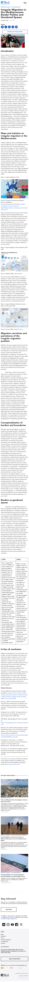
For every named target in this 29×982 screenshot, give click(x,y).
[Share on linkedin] (12, 27)
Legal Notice (22, 973)
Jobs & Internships (14, 958)
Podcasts (3, 936)
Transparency (4, 941)
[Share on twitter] (2, 27)
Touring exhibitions (6, 939)
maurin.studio (25, 977)
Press (2, 938)
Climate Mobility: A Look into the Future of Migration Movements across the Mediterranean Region (13, 839)
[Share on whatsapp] (9, 27)
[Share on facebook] (5, 27)
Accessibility (17, 973)
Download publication (14, 31)
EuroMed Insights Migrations (9, 918)
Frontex (20, 329)
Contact (3, 943)
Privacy (27, 973)
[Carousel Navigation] (2, 42)
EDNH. (20, 273)
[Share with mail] (16, 27)
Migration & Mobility (6, 7)
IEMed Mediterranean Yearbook (19, 835)
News (2, 934)
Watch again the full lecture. (12, 764)
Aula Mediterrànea (16, 7)
